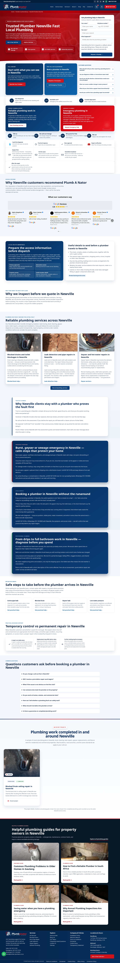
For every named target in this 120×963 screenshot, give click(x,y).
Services (67, 7)
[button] (7, 220)
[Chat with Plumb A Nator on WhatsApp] (4, 954)
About (74, 7)
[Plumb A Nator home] (15, 6)
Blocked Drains (34, 937)
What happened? (86, 36)
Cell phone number (102, 23)
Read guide (18, 880)
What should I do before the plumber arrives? (37, 706)
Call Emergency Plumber (56, 85)
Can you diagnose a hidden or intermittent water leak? (94, 74)
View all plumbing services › (60, 388)
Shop (79, 7)
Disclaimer (73, 941)
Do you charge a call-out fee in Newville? (36, 674)
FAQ (84, 7)
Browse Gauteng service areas (77, 275)
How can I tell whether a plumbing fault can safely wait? (41, 700)
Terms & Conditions (75, 939)
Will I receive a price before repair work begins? (38, 679)
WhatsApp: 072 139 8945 (13, 952)
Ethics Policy (81, 961)
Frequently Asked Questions (58, 941)
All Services (33, 935)
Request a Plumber (97, 54)
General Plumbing (35, 945)
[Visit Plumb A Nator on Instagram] (98, 1)
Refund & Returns (75, 937)
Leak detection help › (51, 381)
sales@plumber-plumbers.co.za (15, 954)
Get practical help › (13, 610)
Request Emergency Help (72, 127)
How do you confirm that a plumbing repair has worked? (94, 92)
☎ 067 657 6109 (112, 1)
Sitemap (52, 945)
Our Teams (53, 939)
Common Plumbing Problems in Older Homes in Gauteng (34, 867)
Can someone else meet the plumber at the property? (40, 690)
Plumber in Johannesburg (22, 11)
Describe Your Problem (17, 84)
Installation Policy (75, 935)
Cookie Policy (74, 943)
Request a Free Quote (55, 80)
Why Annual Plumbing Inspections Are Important (82, 909)
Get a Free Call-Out (13, 42)
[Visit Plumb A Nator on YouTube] (103, 1)
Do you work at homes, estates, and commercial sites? (40, 695)
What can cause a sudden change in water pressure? (93, 84)
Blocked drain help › (13, 381)
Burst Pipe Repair (34, 939)
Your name (84, 23)
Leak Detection (34, 941)
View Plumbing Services (17, 125)
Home (51, 7)
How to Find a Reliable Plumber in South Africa (83, 867)
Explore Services (29, 42)
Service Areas (59, 7)
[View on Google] (9, 213)
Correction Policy (91, 961)
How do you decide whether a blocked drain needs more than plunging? (94, 79)
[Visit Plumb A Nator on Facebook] (95, 1)
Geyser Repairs (34, 943)
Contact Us (90, 7)
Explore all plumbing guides (99, 839)
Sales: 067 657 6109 (11, 948)
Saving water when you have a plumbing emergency (34, 909)
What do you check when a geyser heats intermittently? (94, 88)
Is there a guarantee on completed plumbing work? (39, 711)
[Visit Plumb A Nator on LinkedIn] (100, 1)
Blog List (52, 937)
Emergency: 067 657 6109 (13, 950)
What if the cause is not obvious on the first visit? (39, 684)
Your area (84, 30)
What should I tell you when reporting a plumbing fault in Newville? (95, 69)
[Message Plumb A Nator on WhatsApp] (106, 1)
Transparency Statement (77, 945)
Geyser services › (86, 381)
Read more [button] (53, 224)
